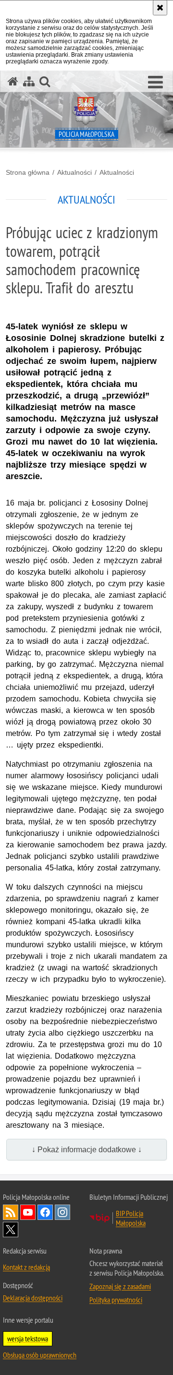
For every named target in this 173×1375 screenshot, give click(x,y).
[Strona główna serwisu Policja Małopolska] (13, 81)
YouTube (28, 1212)
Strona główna (27, 172)
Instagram (62, 1212)
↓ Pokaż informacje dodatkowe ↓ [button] (87, 1150)
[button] (155, 82)
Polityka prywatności (115, 1299)
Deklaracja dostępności (32, 1298)
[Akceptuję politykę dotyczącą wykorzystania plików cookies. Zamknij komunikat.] (160, 7)
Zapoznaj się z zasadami (120, 1286)
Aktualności (74, 172)
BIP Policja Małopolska (131, 1218)
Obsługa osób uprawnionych (39, 1355)
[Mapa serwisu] (29, 81)
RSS (10, 1212)
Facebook (45, 1212)
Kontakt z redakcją (26, 1267)
